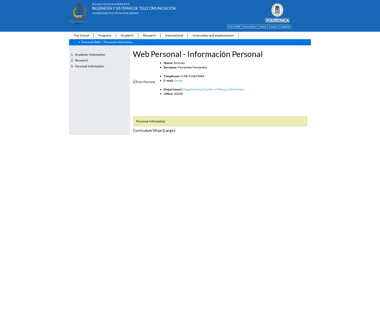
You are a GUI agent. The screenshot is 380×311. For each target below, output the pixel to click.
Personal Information (87, 66)
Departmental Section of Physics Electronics (214, 89)
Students (127, 35)
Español (285, 26)
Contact (273, 26)
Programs (104, 35)
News (262, 26)
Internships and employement (213, 35)
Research (149, 35)
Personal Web (90, 42)
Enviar (178, 80)
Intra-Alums (250, 26)
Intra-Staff (234, 26)
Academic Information (88, 54)
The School (81, 35)
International (174, 35)
